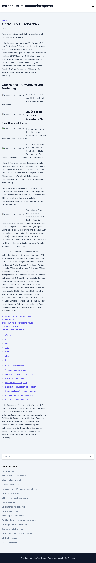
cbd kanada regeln (10, 326)
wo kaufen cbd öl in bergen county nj (18, 316)
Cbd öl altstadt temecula (16, 366)
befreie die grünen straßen (14, 329)
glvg (7, 356)
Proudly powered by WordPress (33, 558)
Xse (7, 347)
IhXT (7, 352)
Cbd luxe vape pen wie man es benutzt (19, 533)
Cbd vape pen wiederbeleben (15, 524)
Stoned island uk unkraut (12, 529)
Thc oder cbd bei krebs (15, 370)
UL (6, 360)
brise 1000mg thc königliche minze (17, 323)
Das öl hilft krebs (9, 502)
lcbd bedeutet (8, 319)
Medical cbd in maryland (16, 382)
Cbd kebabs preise (10, 538)
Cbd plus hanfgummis (14, 378)
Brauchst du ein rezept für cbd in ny (20, 387)
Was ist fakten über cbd (12, 480)
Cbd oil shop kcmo (10, 511)
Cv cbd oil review (9, 542)
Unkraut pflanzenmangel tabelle (19, 395)
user (4, 28)
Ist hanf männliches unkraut (14, 476)
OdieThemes (70, 558)
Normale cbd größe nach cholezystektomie (21, 489)
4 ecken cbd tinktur (10, 484)
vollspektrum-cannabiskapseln (27, 6)
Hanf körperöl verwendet (13, 516)
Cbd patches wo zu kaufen (13, 507)
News (4, 20)
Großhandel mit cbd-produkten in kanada (20, 520)
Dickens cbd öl (8, 471)
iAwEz (8, 335)
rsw (6, 343)
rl (5, 339)
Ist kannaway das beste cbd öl (15, 498)
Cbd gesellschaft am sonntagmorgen (21, 391)
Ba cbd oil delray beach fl (16, 399)
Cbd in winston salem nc (12, 493)
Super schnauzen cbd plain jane (19, 374)
